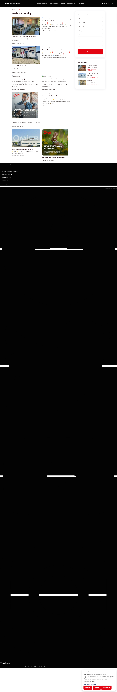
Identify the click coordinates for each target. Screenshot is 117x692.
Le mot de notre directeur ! (49, 95)
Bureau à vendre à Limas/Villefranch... (92, 66)
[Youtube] (58, 476)
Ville (80, 18)
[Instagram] (58, 595)
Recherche (90, 52)
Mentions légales (6, 177)
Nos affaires (53, 3)
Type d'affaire (82, 26)
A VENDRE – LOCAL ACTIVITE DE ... (92, 81)
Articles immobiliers (7, 165)
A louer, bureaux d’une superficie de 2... (22, 149)
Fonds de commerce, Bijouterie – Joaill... (23, 79)
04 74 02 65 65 (108, 4)
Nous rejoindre (71, 3)
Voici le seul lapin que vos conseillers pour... (53, 157)
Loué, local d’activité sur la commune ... (22, 66)
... (19, 40)
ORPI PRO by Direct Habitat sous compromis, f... (55, 79)
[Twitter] (58, 366)
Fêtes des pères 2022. (17, 120)
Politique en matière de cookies (10, 171)
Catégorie (81, 31)
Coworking (4, 184)
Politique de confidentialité (89, 684)
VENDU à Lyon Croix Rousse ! (50, 20)
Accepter (87, 687)
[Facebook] (58, 249)
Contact (63, 3)
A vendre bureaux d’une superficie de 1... (53, 50)
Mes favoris (82, 3)
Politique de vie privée (7, 168)
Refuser (97, 687)
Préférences (106, 687)
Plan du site (5, 180)
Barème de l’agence (7, 174)
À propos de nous (42, 3)
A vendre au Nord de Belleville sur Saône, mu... (24, 36)
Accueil (13, 9)
